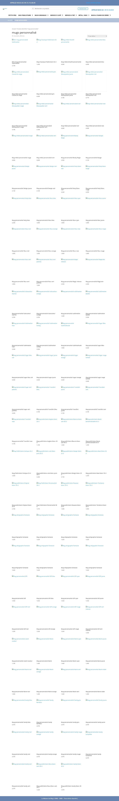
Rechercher (83, 9)
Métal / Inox (83, 15)
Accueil (14, 29)
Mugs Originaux (40, 15)
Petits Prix (12, 15)
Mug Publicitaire (24, 15)
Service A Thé (70, 15)
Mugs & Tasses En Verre (100, 15)
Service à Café (55, 15)
